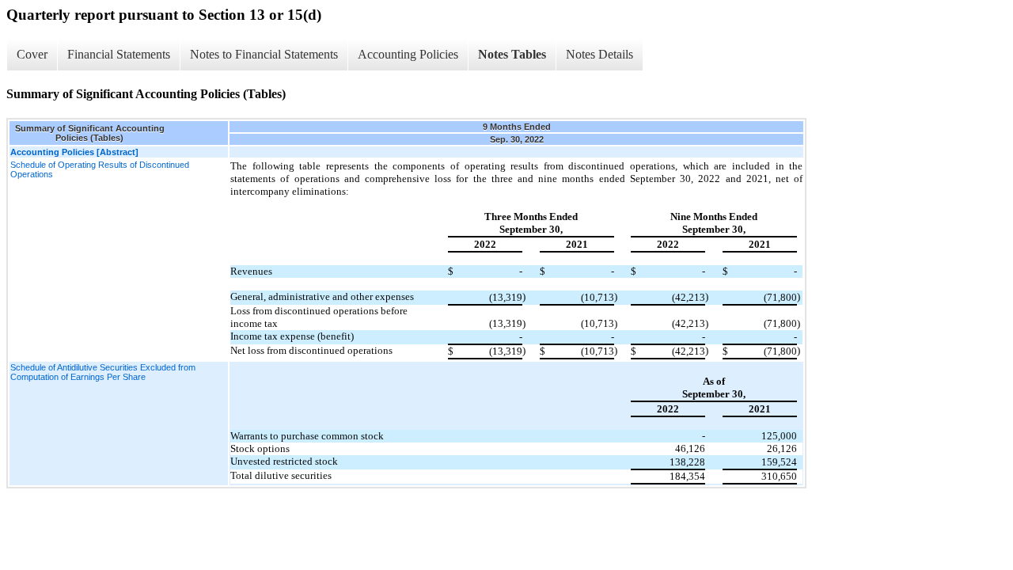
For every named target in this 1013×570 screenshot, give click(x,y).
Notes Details (599, 54)
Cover (32, 54)
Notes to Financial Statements (264, 54)
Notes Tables (512, 54)
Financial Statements (118, 54)
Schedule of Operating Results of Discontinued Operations (99, 169)
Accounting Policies (408, 54)
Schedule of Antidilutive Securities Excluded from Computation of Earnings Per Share (102, 372)
